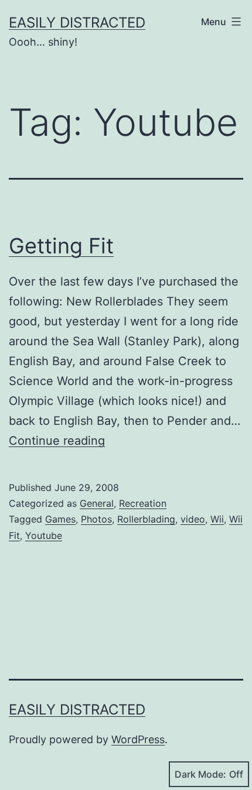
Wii (217, 519)
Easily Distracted (77, 22)
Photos (96, 519)
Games (60, 519)
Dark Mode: (200, 774)
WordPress (138, 739)
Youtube (43, 535)
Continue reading (57, 441)
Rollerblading (146, 519)
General (97, 503)
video (193, 519)
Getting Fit (61, 246)
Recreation (142, 503)
